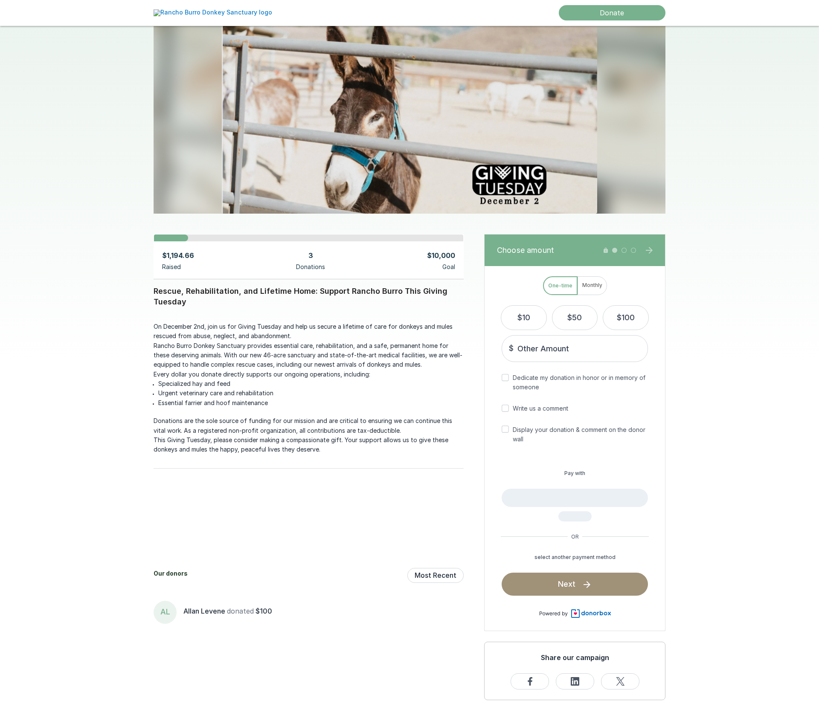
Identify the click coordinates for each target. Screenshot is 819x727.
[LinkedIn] (575, 681)
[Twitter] (620, 681)
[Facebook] (530, 681)
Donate (612, 13)
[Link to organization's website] (213, 12)
